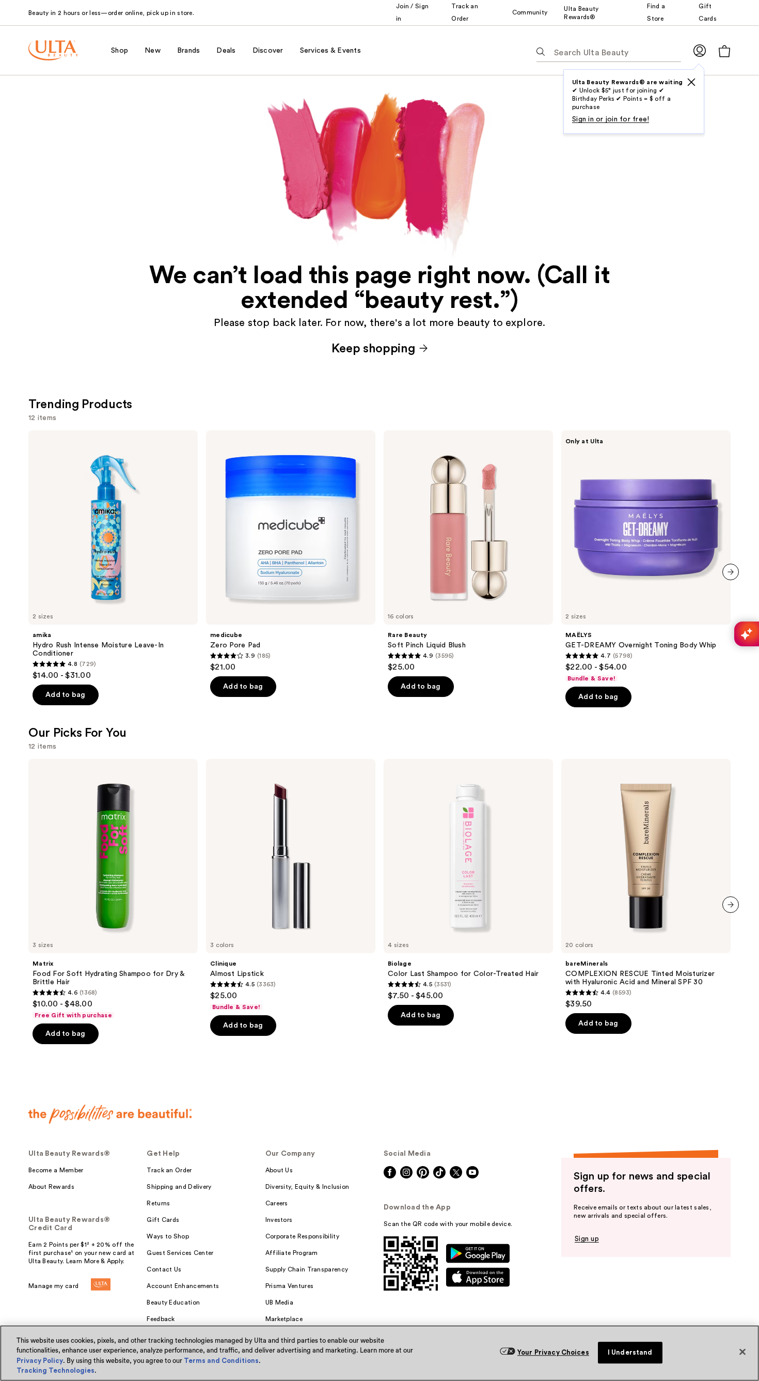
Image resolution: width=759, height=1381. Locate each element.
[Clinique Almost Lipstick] (290, 885)
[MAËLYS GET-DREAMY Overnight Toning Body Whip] (646, 556)
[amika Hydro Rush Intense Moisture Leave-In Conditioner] (113, 555)
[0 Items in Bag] (724, 51)
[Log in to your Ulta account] (699, 50)
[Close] (742, 1351)
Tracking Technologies (55, 1370)
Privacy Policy (40, 1360)
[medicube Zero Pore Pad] (290, 551)
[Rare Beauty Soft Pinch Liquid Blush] (468, 551)
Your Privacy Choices (553, 1352)
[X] (691, 82)
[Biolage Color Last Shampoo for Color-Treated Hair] (468, 880)
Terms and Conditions (221, 1360)
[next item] (730, 572)
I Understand (630, 1352)
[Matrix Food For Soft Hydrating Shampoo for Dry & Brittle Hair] (113, 889)
